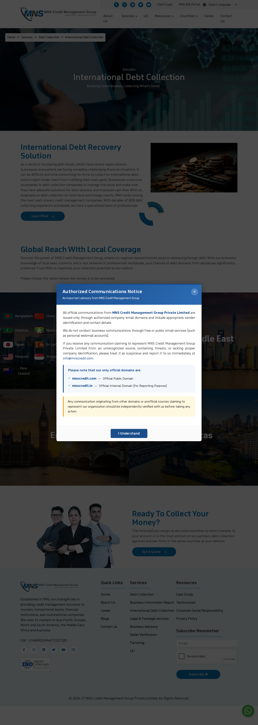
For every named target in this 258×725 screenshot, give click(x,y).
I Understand (129, 433)
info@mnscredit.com (78, 358)
